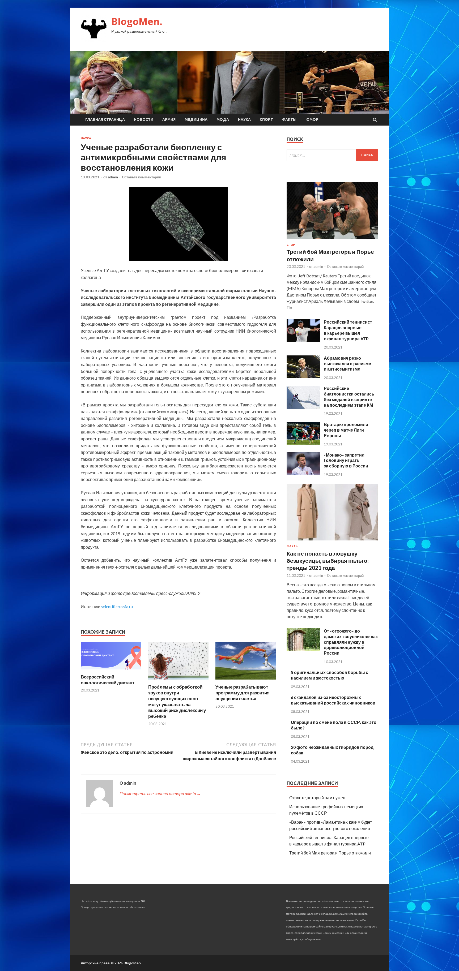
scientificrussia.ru (117, 606)
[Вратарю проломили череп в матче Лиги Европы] (303, 442)
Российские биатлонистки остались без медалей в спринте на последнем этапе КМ (349, 396)
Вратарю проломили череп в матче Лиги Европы (346, 430)
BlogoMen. (136, 21)
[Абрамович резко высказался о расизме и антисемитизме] (303, 376)
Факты (289, 119)
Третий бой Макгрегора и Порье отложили (330, 852)
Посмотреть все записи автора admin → (160, 793)
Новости (143, 119)
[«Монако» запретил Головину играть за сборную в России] (303, 473)
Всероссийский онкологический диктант (107, 679)
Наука (244, 119)
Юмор (311, 119)
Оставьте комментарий (141, 177)
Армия (169, 119)
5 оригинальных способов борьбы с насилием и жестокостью (329, 675)
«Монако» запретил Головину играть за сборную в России (346, 460)
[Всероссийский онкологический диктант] (111, 670)
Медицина (196, 119)
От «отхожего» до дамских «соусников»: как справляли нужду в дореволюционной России (351, 641)
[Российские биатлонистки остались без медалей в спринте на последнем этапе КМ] (303, 407)
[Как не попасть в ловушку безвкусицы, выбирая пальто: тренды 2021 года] (332, 541)
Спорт (266, 119)
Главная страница (105, 119)
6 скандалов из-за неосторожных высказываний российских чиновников (333, 700)
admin (113, 177)
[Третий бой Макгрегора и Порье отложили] (332, 239)
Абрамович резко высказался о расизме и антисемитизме (347, 363)
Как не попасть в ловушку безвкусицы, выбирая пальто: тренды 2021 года (328, 560)
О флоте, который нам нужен (317, 797)
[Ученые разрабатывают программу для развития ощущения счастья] (245, 680)
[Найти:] (332, 155)
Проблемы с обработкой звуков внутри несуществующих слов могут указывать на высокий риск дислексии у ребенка (177, 701)
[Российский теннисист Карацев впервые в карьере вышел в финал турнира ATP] (303, 340)
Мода (222, 119)
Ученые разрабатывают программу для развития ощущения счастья (242, 692)
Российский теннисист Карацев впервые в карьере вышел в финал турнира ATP (348, 330)
